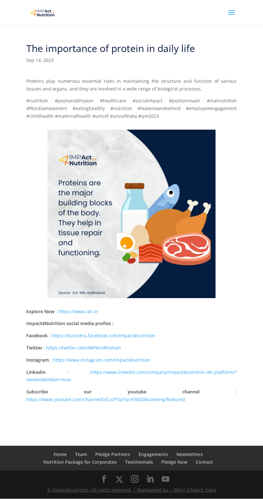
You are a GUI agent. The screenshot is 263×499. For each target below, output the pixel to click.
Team (81, 454)
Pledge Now (174, 462)
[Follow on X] (119, 479)
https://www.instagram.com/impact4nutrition (101, 360)
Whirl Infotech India (195, 490)
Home (60, 454)
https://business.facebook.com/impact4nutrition (103, 335)
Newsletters (189, 454)
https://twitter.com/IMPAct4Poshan (83, 348)
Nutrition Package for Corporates (80, 462)
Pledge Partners (112, 454)
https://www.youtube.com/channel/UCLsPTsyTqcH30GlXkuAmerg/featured (105, 399)
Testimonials (139, 462)
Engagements (153, 454)
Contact (204, 462)
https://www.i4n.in (78, 311)
